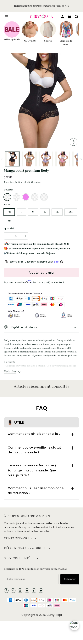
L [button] (45, 212)
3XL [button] (10, 221)
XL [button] (57, 212)
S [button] (21, 212)
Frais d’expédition (13, 182)
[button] (6, 16)
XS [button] (9, 212)
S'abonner (69, 579)
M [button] (33, 212)
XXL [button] (71, 212)
